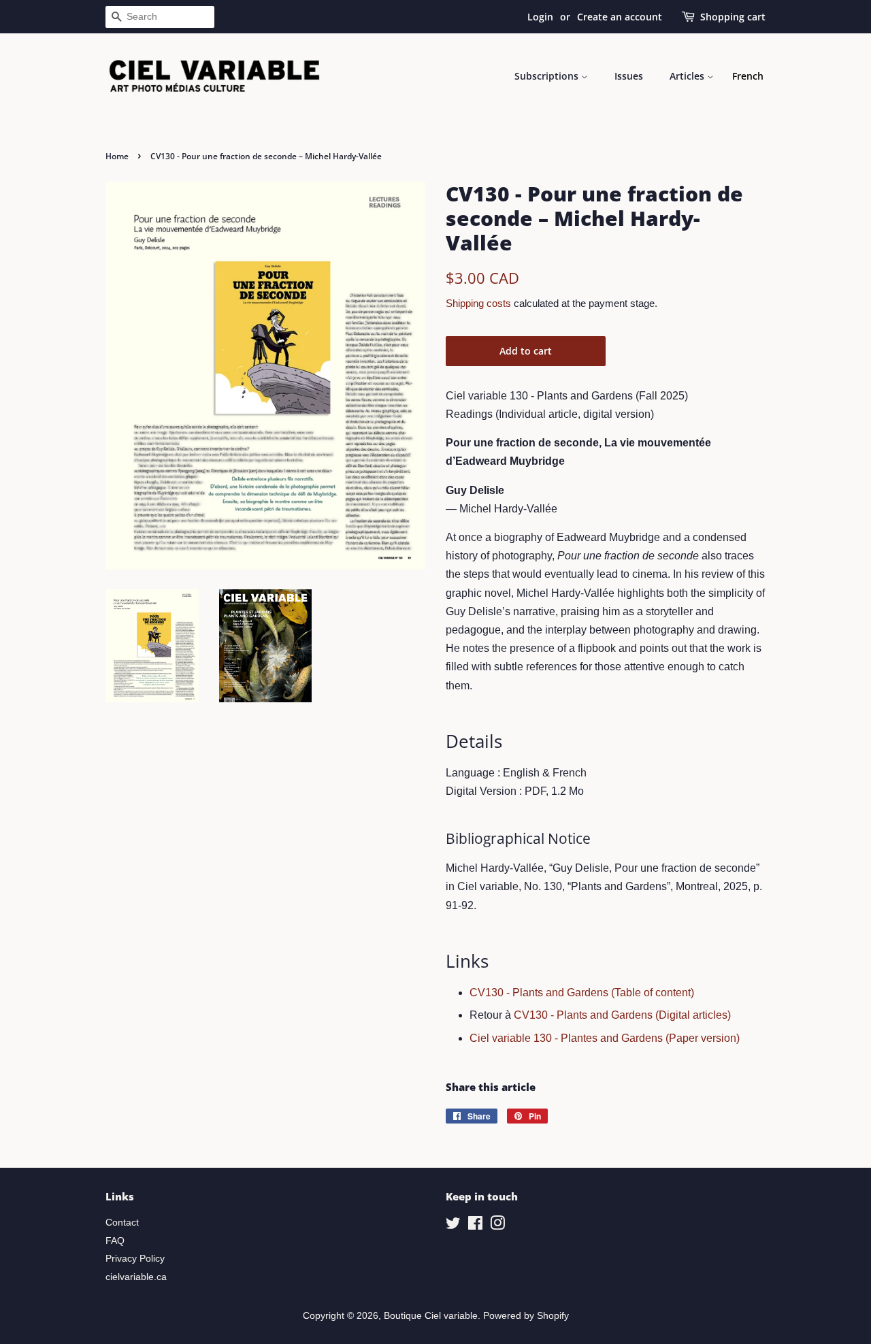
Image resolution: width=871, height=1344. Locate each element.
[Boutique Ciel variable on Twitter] (453, 1226)
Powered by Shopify (526, 1316)
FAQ (115, 1241)
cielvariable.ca (136, 1277)
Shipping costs (478, 303)
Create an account (619, 16)
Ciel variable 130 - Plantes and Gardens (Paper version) (605, 1038)
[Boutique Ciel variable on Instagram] (497, 1226)
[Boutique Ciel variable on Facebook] (475, 1226)
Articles (688, 75)
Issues (628, 75)
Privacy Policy (135, 1258)
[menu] (748, 76)
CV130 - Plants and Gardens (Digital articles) (622, 1015)
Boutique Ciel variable (431, 1316)
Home (117, 156)
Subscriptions (547, 75)
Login (540, 16)
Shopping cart (733, 16)
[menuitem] (748, 76)
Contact (122, 1222)
